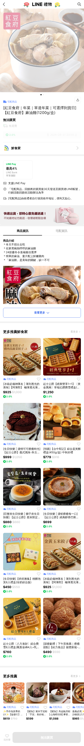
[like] (39, 379)
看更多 (74, 331)
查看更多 (39, 312)
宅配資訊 (61, 231)
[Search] (79, 4)
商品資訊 (23, 231)
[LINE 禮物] (42, 4)
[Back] (5, 4)
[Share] (78, 100)
